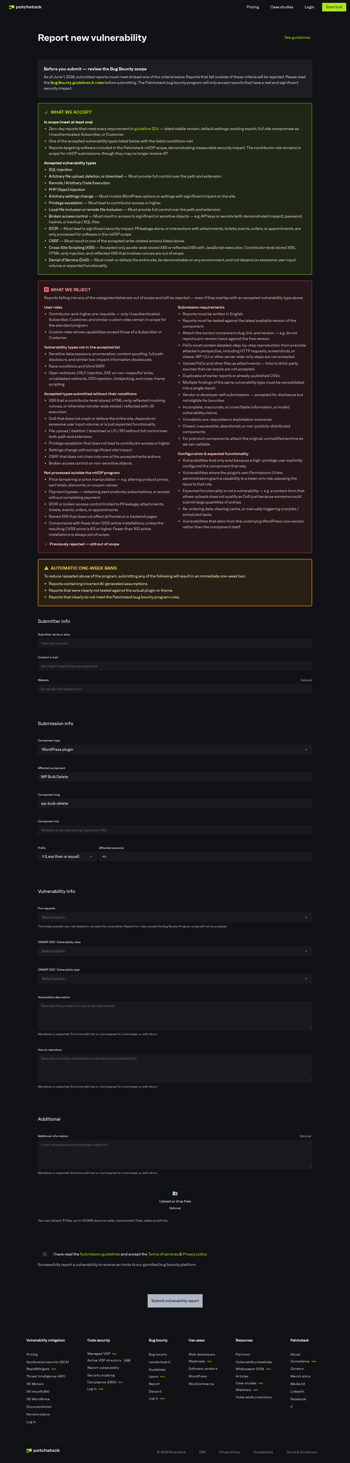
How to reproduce (50, 1049)
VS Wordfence (38, 1399)
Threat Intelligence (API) (46, 1376)
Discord (155, 1392)
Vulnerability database (254, 1362)
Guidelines (157, 1370)
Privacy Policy (229, 1452)
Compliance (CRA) (105, 1382)
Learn (157, 1377)
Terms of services (163, 1254)
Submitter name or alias (54, 634)
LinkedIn (297, 1392)
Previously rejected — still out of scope (84, 544)
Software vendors (203, 1369)
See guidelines (297, 37)
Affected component (51, 768)
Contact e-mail (48, 657)
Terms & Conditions (301, 1452)
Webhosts (200, 1361)
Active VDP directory (108, 1360)
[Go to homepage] (43, 1452)
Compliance (303, 1361)
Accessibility (263, 1452)
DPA (202, 1452)
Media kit (298, 1384)
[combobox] (175, 750)
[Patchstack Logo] (25, 7)
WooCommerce (202, 1384)
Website (175, 680)
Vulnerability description (54, 997)
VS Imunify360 (38, 1392)
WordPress (198, 1376)
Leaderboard (160, 1362)
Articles (242, 1376)
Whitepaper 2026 (253, 1369)
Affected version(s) (111, 848)
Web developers (202, 1354)
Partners (243, 1354)
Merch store (300, 1376)
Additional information (174, 1136)
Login (310, 7)
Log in (31, 1422)
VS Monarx (35, 1384)
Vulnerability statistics (254, 1397)
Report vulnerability (103, 1368)
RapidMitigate (41, 1369)
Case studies (281, 7)
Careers (297, 1369)
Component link (48, 821)
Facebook (298, 1399)
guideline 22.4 (147, 128)
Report (155, 1384)
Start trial (334, 7)
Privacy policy (194, 1254)
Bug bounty (158, 1354)
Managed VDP (102, 1354)
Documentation (39, 1407)
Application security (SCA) (48, 1362)
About (295, 1354)
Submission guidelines (100, 1254)
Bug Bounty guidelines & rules (77, 82)
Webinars (247, 1390)
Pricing (253, 7)
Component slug (49, 794)
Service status (38, 1414)
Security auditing (101, 1375)
